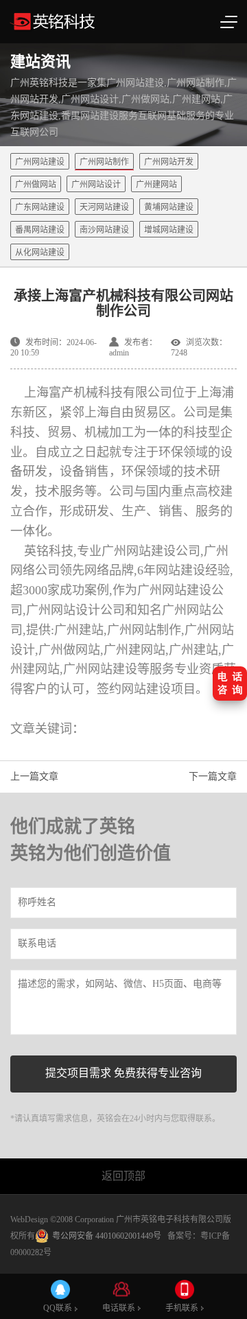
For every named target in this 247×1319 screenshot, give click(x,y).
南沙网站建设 (104, 230)
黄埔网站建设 (168, 207)
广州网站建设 (39, 162)
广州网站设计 (96, 184)
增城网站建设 (168, 230)
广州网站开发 (168, 162)
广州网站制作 (104, 162)
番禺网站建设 (39, 230)
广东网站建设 (39, 207)
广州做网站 (35, 184)
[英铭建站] (89, 21)
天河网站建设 (104, 207)
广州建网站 (156, 184)
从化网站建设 (39, 252)
